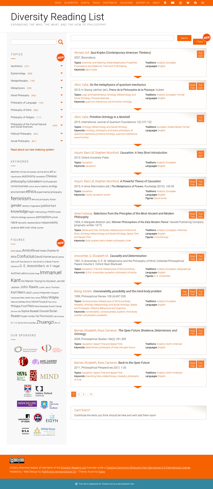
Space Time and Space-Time (108, 344)
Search (60, 42)
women (40, 228)
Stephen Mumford (107, 152)
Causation (87, 162)
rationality (22, 223)
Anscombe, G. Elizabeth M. (91, 256)
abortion (15, 171)
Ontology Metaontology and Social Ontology (104, 127)
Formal (180, 94)
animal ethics (43, 172)
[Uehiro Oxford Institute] (44, 397)
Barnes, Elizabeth (85, 330)
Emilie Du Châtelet (44, 262)
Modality (78, 304)
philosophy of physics (107, 130)
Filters (200, 41)
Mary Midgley (50, 297)
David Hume (160, 198)
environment (18, 192)
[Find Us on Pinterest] (173, 3)
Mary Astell (25, 297)
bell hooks (41, 250)
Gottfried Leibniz (19, 273)
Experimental (174, 127)
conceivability (93, 311)
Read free (192, 86)
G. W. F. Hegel (51, 266)
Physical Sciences (100, 98)
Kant (53, 205)
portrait (54, 217)
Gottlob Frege (33, 273)
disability (44, 186)
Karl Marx (18, 292)
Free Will (98, 269)
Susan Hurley (28, 316)
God (88, 240)
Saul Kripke (91, 69)
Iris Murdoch (49, 281)
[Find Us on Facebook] (195, 2)
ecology (53, 186)
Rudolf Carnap (55, 306)
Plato (30, 306)
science (15, 227)
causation (91, 166)
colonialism (34, 181)
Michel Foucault (39, 301)
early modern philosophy (112, 240)
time (128, 240)
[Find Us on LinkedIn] (165, 2)
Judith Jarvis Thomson (49, 287)
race (14, 222)
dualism (95, 240)
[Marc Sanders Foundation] (44, 367)
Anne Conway (83, 213)
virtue (33, 227)
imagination (35, 206)
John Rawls (29, 287)
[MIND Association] (49, 381)
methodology (41, 212)
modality (122, 376)
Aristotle (28, 250)
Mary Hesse (36, 298)
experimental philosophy (49, 192)
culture (31, 186)
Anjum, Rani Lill (84, 152)
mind (50, 211)
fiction (53, 199)
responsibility (49, 222)
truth (27, 227)
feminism (21, 198)
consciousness (108, 311)
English (161, 66)
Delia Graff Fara (17, 262)
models (57, 212)
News (58, 3)
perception (43, 217)
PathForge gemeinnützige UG (59, 471)
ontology (90, 130)
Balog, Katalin (83, 291)
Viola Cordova (58, 316)
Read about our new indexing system (32, 149)
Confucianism (50, 181)
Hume (89, 194)
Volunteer (126, 3)
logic (31, 211)
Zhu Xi (57, 323)
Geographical (184, 269)
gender (16, 205)
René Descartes (41, 306)
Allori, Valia (81, 84)
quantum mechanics (96, 101)
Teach (96, 3)
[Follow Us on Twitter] (188, 3)
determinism (92, 347)
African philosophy (28, 172)
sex (22, 227)
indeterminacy (109, 376)
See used (184, 293)
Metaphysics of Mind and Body (119, 269)
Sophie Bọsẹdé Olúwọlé (35, 311)
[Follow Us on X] (180, 3)
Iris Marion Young (31, 281)
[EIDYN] (52, 423)
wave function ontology (120, 101)
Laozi (28, 292)
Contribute (110, 3)
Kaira (102, 471)
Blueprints (71, 3)
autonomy (28, 176)
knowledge (19, 211)
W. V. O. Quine (17, 323)
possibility (102, 315)
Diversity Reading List (57, 17)
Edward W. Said (30, 262)
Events (85, 3)
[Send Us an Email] (202, 2)
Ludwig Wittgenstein (41, 292)
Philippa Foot (19, 306)
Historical (182, 230)
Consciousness (90, 301)
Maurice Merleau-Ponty (21, 302)
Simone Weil (16, 311)
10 (91, 394)
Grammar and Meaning (94, 62)
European (171, 62)
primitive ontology (105, 134)
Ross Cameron (107, 330)
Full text (201, 54)
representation (34, 222)
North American (174, 344)
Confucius (25, 256)
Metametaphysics (116, 62)
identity (25, 206)
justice (45, 206)
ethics (31, 191)
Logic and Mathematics (94, 94)
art (51, 171)
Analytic (161, 62)
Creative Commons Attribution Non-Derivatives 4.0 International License (148, 467)
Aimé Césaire (16, 251)
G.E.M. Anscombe (95, 272)
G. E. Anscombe (162, 276)
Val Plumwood (43, 316)
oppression (31, 217)
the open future (127, 347)
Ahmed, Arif (81, 52)
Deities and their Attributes (95, 230)
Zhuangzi (45, 322)
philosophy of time (108, 347)
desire (37, 186)
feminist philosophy (40, 199)
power (107, 194)
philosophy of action (126, 272)
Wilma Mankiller (29, 323)
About (156, 3)
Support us (142, 3)
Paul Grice (52, 302)
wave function (81, 137)
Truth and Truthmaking (115, 66)
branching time (93, 376)
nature (14, 217)
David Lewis (58, 257)
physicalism (90, 315)
